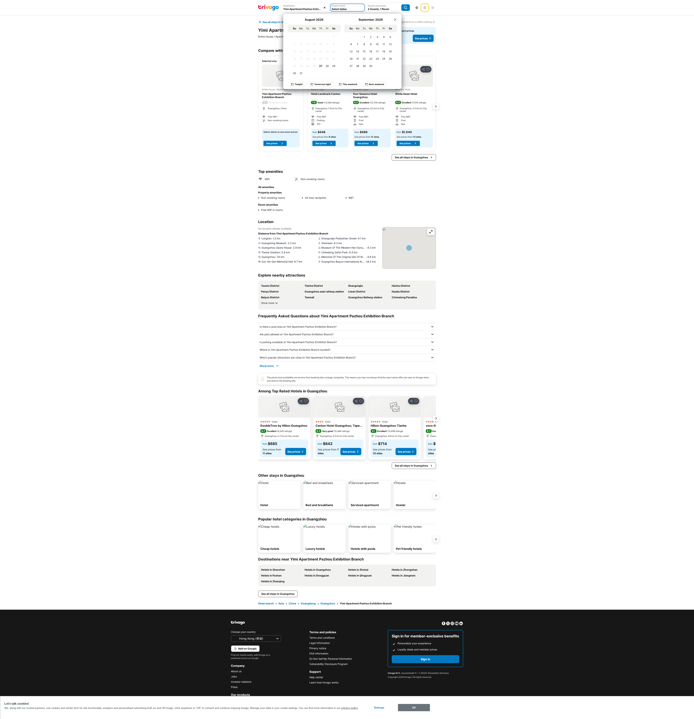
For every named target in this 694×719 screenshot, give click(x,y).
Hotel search (266, 603)
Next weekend (376, 84)
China (292, 603)
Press (234, 687)
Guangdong (308, 603)
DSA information (318, 653)
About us (236, 671)
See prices (421, 38)
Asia (281, 603)
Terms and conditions (322, 637)
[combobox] (305, 9)
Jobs (234, 676)
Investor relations (241, 681)
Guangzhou (327, 603)
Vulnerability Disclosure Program (328, 664)
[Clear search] (324, 7)
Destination (289, 5)
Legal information (319, 642)
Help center (316, 677)
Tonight (299, 84)
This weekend (350, 84)
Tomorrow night (322, 84)
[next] (395, 19)
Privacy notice (317, 648)
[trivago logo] (268, 8)
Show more (267, 302)
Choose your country (243, 631)
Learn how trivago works (324, 682)
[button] (281, 76)
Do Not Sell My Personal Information (330, 658)
